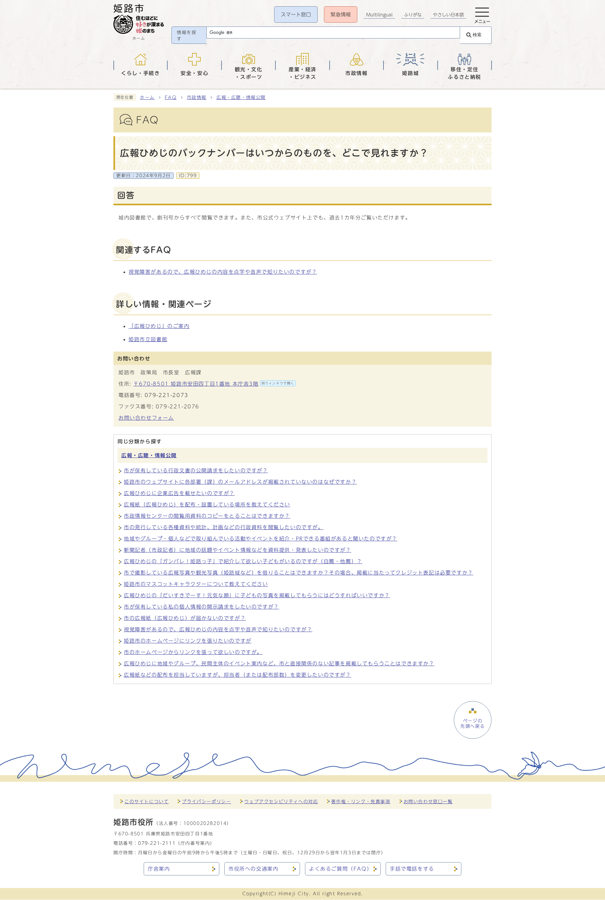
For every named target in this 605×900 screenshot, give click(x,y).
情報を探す (186, 35)
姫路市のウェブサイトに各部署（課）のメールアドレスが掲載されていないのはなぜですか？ (240, 481)
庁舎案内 (159, 868)
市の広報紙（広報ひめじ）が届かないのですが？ (185, 618)
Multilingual (379, 15)
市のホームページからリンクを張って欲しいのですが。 (193, 652)
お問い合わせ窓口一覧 (428, 801)
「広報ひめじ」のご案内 (159, 326)
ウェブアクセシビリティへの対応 (281, 801)
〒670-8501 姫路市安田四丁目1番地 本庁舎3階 (213, 383)
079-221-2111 (157, 843)
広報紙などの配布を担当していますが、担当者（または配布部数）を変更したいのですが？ (237, 674)
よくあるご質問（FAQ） (340, 868)
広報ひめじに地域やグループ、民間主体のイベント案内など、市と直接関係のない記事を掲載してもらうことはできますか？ (279, 663)
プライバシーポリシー (206, 801)
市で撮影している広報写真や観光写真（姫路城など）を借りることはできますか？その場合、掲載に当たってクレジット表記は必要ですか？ (298, 572)
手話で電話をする (412, 868)
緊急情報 (341, 14)
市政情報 (196, 97)
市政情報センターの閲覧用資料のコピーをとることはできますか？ (207, 515)
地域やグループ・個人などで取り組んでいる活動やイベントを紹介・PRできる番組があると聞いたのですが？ (260, 538)
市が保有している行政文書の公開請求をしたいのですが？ (196, 470)
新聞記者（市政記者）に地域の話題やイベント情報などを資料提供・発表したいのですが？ (237, 549)
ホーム (147, 97)
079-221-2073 (166, 395)
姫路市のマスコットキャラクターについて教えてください (196, 584)
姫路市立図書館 (148, 339)
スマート (296, 14)
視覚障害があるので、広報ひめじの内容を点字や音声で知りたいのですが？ (223, 271)
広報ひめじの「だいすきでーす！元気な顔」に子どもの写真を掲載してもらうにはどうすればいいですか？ (257, 595)
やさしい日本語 (448, 15)
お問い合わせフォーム (146, 417)
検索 (477, 34)
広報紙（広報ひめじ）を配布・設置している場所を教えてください (207, 504)
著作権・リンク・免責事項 (360, 801)
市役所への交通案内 (253, 868)
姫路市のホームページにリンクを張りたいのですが (187, 640)
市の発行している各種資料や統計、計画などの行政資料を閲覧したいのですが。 (224, 527)
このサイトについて (146, 801)
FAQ (171, 97)
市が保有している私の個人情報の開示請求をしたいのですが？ (201, 606)
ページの (472, 723)
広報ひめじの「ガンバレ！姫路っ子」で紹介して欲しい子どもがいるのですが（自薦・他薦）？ (243, 561)
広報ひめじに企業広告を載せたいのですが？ (179, 493)
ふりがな (413, 15)
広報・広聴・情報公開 (241, 97)
